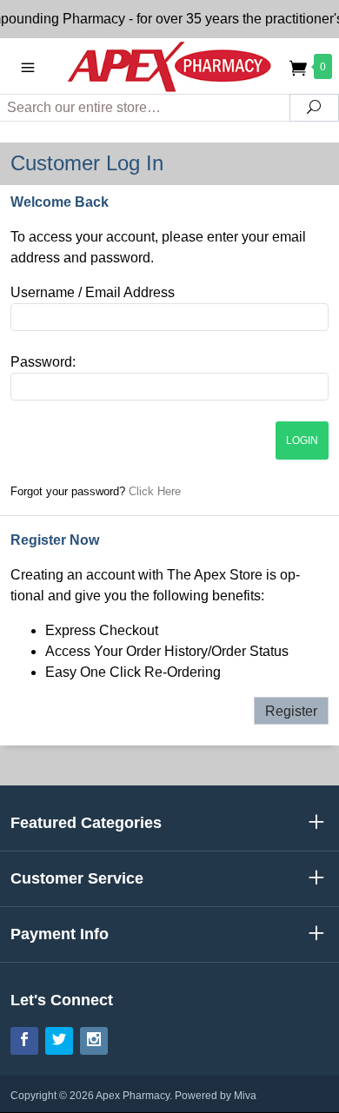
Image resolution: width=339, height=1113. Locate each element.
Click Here (155, 491)
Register (291, 711)
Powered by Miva (215, 1096)
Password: (43, 361)
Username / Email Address (92, 292)
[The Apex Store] (169, 65)
